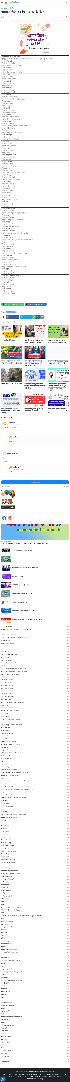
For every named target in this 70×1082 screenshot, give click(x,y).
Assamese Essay (35, 682)
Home (3, 8)
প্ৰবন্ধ (35, 975)
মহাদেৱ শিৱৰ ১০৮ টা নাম (19, 602)
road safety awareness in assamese (35, 823)
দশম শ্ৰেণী (10, 1074)
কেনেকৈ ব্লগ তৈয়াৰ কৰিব (35, 921)
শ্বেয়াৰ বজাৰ (35, 1039)
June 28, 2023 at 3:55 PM (13, 455)
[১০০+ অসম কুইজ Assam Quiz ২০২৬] (6, 550)
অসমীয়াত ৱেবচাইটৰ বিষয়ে (35, 896)
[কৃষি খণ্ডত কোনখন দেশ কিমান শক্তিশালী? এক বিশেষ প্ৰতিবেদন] (11, 352)
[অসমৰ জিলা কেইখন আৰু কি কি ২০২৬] (6, 611)
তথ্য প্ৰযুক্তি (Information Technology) (35, 961)
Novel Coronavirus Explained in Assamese (35, 814)
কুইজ (35, 918)
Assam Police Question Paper (35, 674)
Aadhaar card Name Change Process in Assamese (35, 629)
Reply (5, 431)
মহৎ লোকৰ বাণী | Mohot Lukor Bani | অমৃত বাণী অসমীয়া (24, 544)
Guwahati (35, 764)
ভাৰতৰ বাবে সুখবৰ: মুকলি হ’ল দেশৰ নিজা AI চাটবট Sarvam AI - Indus (34, 411)
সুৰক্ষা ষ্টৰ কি (35, 1053)
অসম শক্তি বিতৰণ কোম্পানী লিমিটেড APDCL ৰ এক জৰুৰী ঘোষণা (11, 411)
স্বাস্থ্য (35, 1059)
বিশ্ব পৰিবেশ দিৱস (35, 991)
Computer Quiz (35, 727)
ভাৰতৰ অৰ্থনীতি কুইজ (35, 1003)
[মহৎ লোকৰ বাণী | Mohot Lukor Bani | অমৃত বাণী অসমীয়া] (35, 532)
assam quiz (35, 677)
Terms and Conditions (40, 1076)
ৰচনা (35, 1022)
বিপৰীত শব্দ (35, 989)
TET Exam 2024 (35, 837)
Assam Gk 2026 (17, 576)
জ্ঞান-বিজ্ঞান (35, 955)
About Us (11, 1076)
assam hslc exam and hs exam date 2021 (35, 668)
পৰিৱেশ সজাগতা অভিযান (35, 969)
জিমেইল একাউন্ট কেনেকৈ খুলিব (35, 949)
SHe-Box (35, 828)
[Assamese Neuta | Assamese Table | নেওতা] (6, 619)
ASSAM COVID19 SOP (35, 651)
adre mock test (35, 640)
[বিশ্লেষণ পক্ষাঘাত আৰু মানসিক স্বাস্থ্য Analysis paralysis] (58, 331)
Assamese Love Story (35, 688)
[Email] (42, 317)
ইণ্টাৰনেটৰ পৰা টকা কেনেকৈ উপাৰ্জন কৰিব (35, 907)
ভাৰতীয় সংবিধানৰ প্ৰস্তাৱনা (35, 1005)
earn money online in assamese (35, 744)
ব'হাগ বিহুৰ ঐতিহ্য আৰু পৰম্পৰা (35, 983)
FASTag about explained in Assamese (35, 753)
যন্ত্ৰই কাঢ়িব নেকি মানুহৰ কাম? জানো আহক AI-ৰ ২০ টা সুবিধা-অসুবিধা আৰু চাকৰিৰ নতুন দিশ (34, 363)
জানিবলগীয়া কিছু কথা (11, 8)
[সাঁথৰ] (6, 559)
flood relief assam (35, 758)
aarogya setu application (35, 635)
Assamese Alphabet (35, 680)
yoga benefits (35, 848)
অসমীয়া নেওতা (35, 887)
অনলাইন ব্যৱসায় (35, 857)
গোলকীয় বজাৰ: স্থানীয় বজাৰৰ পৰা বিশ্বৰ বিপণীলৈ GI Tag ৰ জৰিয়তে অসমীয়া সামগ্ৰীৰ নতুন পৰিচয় (57, 387)
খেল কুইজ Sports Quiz (35, 927)
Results (35, 820)
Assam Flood (35, 657)
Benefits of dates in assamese (35, 708)
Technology (35, 834)
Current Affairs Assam (35, 733)
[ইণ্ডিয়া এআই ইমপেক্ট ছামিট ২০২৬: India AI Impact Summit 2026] (58, 400)
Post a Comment (35, 482)
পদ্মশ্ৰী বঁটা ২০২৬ (35, 966)
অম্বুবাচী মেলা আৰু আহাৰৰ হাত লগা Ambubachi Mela (34, 341)
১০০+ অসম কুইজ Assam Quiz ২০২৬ (23, 550)
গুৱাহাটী (35, 935)
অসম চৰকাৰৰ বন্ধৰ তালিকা (35, 868)
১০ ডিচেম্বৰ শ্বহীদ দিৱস (35, 626)
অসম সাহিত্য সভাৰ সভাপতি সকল (35, 871)
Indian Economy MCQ (35, 786)
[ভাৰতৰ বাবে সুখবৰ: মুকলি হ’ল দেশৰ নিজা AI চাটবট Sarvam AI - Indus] (35, 400)
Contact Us (19, 1076)
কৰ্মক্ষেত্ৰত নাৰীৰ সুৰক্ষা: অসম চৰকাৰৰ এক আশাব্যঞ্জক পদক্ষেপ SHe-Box (35, 386)
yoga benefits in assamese (35, 851)
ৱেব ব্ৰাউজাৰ (35, 1034)
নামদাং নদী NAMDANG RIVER (11, 384)
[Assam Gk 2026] (6, 576)
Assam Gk (35, 665)
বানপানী (35, 986)
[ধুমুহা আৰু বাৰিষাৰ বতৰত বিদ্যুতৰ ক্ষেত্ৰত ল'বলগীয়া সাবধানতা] (58, 352)
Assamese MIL (35, 691)
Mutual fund (35, 809)
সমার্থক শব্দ (35, 1045)
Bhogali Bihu (35, 713)
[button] (2, 2)
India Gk (35, 783)
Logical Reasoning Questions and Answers (35, 798)
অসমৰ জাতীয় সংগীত (35, 876)
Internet (35, 792)
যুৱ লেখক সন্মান (35, 1019)
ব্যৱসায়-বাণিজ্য (35, 1000)
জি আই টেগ (35, 946)
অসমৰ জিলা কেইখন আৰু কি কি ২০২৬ (23, 611)
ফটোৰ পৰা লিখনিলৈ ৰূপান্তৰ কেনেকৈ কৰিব (35, 980)
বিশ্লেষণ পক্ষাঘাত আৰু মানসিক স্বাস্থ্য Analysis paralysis (57, 341)
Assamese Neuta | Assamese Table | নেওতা (27, 619)
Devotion (35, 739)
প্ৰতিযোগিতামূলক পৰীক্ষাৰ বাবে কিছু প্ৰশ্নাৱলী (35, 972)
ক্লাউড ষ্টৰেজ (35, 924)
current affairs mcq (35, 736)
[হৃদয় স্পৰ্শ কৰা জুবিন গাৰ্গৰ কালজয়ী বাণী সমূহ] (6, 568)
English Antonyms (35, 750)
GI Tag (35, 761)
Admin (16, 437)
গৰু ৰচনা (35, 930)
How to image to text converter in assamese (35, 772)
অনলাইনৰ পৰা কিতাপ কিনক (35, 862)
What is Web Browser (35, 845)
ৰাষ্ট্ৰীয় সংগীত (35, 1028)
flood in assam (35, 755)
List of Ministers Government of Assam (35, 795)
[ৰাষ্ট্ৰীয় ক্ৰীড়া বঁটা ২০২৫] (11, 331)
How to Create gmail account (35, 769)
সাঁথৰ (13, 559)
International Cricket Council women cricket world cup (35, 789)
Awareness (35, 705)
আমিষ (35, 901)
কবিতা (35, 913)
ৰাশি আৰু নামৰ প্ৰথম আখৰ (35, 1025)
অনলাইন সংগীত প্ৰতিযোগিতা (35, 859)
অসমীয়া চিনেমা (35, 885)
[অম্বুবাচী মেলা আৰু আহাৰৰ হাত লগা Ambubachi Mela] (35, 331)
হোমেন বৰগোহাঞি (35, 1062)
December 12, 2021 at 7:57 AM (14, 425)
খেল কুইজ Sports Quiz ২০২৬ (21, 585)
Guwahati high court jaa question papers (35, 767)
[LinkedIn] (38, 317)
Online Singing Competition (35, 817)
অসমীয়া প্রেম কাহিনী (35, 890)
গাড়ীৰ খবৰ (35, 932)
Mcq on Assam (35, 803)
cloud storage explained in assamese (35, 725)
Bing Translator (35, 716)
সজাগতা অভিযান (35, 1042)
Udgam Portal (35, 840)
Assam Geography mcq (35, 660)
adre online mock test (35, 643)
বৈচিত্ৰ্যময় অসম (35, 997)
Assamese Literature (35, 685)
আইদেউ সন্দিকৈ (35, 899)
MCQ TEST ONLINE (35, 806)
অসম (35, 865)
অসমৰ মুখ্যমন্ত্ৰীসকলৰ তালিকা (35, 879)
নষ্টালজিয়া (35, 963)
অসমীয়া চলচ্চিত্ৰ (35, 882)
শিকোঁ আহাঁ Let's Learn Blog (35, 1079)
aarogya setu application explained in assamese (35, 637)
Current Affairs (35, 730)
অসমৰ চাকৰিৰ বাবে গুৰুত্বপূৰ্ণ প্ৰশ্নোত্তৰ (35, 873)
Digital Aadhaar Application (35, 741)
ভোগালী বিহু (35, 1008)
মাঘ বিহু (35, 1014)
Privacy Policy (29, 1076)
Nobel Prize (35, 812)
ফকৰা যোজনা (35, 977)
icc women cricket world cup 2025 (35, 775)
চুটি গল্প (35, 938)
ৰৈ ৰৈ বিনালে (35, 1031)
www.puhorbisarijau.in (36, 1071)
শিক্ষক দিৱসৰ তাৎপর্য (35, 1036)
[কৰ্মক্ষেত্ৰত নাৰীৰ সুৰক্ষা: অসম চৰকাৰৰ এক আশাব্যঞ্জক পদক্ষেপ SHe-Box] (35, 375)
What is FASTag (35, 843)
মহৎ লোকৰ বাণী (35, 1011)
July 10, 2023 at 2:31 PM (18, 469)
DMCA (59, 1076)
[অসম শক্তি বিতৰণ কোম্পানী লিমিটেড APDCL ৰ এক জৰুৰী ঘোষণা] (11, 400)
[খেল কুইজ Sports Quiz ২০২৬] (6, 585)
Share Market (35, 826)
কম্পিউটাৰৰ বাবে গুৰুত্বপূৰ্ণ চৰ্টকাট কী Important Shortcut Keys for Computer (35, 916)
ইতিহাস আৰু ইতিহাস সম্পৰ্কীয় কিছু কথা (35, 910)
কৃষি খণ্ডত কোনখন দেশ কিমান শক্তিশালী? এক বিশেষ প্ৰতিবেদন (11, 362)
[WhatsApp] (34, 317)
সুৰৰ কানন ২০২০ (35, 1056)
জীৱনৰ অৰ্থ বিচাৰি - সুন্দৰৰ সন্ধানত (35, 952)
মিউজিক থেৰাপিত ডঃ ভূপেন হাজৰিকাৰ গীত (35, 1017)
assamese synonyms (35, 696)
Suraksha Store (35, 831)
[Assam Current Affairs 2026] (6, 593)
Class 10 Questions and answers (35, 719)
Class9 (35, 722)
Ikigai (35, 778)
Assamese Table (35, 699)
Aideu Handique (35, 646)
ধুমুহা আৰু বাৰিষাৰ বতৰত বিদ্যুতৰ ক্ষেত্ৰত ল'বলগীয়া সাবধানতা (58, 362)
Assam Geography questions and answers (35, 663)
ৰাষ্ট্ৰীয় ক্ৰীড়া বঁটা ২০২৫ (8, 340)
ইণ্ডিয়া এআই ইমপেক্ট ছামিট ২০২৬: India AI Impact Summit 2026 (58, 411)
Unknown (11, 422)
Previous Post (6, 486)
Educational (35, 747)
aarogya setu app (35, 632)
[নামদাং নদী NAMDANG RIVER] (11, 375)
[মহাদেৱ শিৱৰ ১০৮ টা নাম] (6, 602)
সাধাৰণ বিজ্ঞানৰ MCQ (35, 1050)
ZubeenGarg (35, 854)
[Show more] (46, 317)
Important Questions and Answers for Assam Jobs (35, 781)
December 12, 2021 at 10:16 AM (20, 439)
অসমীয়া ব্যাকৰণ (35, 893)
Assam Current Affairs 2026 (22, 594)
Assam (35, 649)
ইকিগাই (35, 904)
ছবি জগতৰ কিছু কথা (35, 941)
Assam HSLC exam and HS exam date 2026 (35, 671)
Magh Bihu (35, 800)
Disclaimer (52, 1076)
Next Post (65, 486)
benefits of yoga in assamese (35, 710)
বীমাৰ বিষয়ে (35, 994)
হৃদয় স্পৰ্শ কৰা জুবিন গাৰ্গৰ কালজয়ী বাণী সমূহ (25, 568)
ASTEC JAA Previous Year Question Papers (35, 702)
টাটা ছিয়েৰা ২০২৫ (35, 958)
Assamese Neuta (35, 694)
